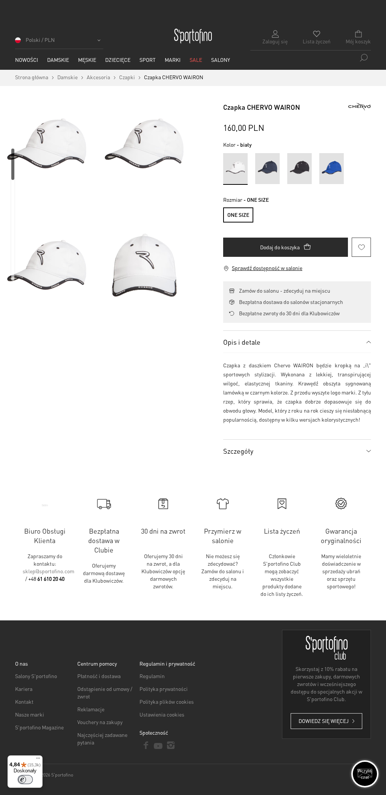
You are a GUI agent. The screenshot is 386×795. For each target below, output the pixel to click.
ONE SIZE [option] (238, 214)
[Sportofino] (193, 36)
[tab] (297, 341)
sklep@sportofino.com (48, 571)
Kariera (23, 688)
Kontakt (24, 701)
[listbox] (297, 213)
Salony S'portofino (36, 675)
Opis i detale (241, 342)
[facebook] (145, 745)
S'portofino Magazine (39, 727)
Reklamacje (90, 709)
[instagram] (170, 745)
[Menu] (38, 759)
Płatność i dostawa (99, 675)
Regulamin (152, 675)
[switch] (25, 779)
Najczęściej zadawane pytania (102, 738)
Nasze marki (29, 714)
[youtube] (158, 745)
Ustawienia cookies (161, 714)
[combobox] (310, 58)
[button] (59, 42)
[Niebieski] (331, 168)
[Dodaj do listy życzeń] (361, 247)
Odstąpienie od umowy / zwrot (104, 692)
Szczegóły (238, 451)
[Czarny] (299, 168)
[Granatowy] (267, 168)
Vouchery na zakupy (100, 721)
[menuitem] (27, 60)
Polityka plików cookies (166, 701)
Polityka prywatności (163, 688)
